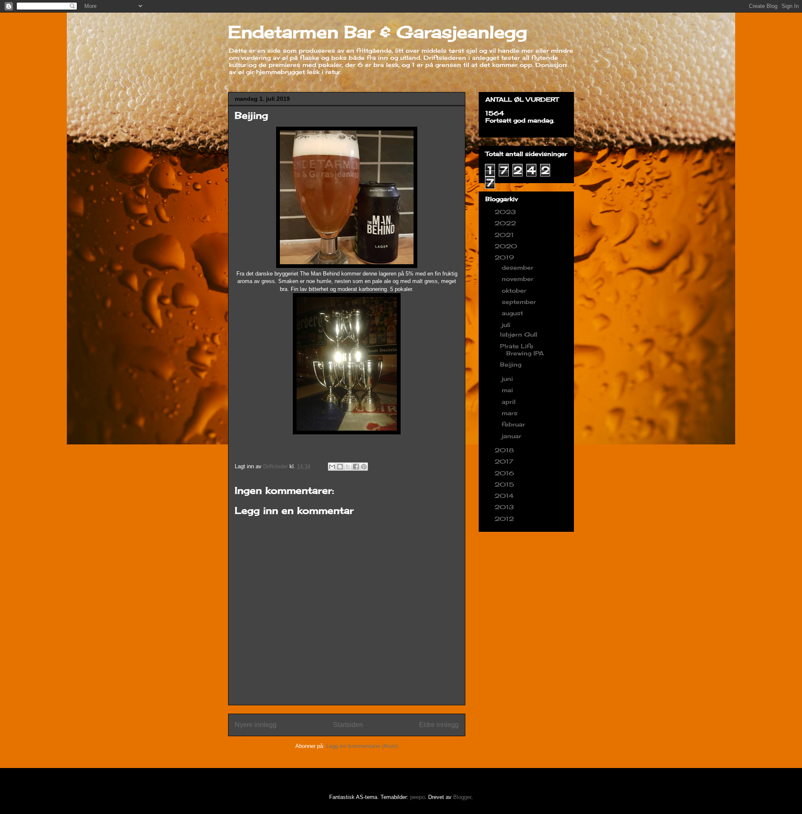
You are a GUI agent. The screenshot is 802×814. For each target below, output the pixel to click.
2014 (505, 495)
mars (511, 412)
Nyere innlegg (256, 724)
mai (508, 389)
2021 (505, 234)
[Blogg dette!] (340, 466)
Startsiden (348, 724)
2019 (505, 257)
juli (507, 324)
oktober (515, 290)
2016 (505, 473)
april (510, 401)
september (520, 301)
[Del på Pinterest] (364, 466)
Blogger (462, 797)
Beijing (510, 364)
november (519, 278)
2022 (506, 223)
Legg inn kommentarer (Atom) (362, 746)
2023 (506, 211)
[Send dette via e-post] (332, 466)
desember (519, 267)
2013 (505, 506)
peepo (417, 797)
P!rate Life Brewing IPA (522, 349)
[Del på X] (348, 466)
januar (512, 435)
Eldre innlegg (439, 724)
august (513, 312)
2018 (505, 450)
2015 (505, 484)
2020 (507, 246)
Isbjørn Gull (518, 334)
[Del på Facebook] (356, 466)
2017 (505, 461)
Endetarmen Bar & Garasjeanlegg (377, 32)
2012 (505, 518)
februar (514, 424)
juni (508, 378)
